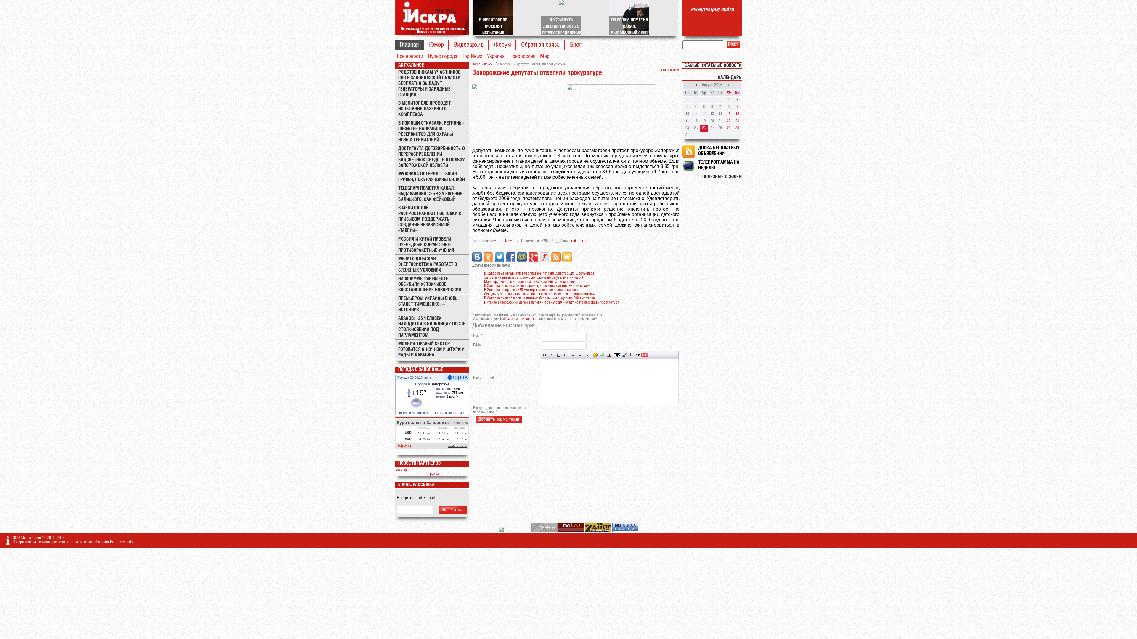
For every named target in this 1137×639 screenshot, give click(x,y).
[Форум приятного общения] (502, 530)
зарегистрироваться (522, 318)
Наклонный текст (551, 355)
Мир (545, 56)
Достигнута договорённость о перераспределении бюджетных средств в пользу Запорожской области (431, 157)
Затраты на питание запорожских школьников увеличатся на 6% (534, 277)
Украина (496, 56)
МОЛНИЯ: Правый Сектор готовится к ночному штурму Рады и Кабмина (431, 349)
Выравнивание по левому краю (573, 355)
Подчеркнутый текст (558, 355)
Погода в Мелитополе (414, 412)
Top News (472, 56)
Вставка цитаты (624, 355)
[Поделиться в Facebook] (510, 257)
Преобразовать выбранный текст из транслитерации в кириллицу (630, 355)
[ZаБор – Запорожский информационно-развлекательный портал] (598, 530)
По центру (580, 355)
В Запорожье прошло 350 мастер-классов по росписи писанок (531, 290)
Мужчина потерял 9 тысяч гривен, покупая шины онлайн (431, 177)
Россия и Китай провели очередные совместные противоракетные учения (426, 245)
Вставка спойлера (637, 355)
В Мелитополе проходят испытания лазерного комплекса (424, 109)
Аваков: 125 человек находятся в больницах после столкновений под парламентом (431, 327)
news (493, 241)
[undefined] (544, 530)
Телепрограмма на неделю (718, 165)
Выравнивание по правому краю (587, 355)
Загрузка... (433, 473)
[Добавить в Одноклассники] (488, 257)
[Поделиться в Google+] (533, 257)
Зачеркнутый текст (565, 355)
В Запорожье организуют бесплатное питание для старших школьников (539, 273)
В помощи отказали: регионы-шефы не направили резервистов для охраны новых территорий (431, 131)
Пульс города (442, 56)
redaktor (577, 241)
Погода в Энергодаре (449, 412)
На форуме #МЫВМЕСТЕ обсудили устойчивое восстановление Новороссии (429, 284)
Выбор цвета (609, 355)
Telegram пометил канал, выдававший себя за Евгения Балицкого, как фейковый (430, 194)
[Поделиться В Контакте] (477, 257)
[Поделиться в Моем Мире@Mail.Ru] (522, 257)
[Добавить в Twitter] (499, 257)
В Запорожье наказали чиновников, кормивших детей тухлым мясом (537, 286)
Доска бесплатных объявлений (719, 151)
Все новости (410, 56)
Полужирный (544, 355)
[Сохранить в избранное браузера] (567, 257)
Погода (403, 377)
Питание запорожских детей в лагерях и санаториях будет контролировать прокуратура (551, 302)
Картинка (602, 355)
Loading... (402, 469)
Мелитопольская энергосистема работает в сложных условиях (427, 264)
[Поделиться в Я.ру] (544, 257)
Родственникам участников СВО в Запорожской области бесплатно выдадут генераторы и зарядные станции (429, 83)
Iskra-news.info (122, 542)
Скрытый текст (617, 355)
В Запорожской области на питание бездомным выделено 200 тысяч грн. (540, 298)
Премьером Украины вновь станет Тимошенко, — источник (428, 304)
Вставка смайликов (595, 355)
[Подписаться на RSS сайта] (556, 257)
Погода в (432, 384)
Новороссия (522, 56)
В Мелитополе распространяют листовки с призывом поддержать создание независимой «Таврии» (429, 219)
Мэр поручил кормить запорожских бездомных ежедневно (529, 281)
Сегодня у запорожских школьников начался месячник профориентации (539, 294)
